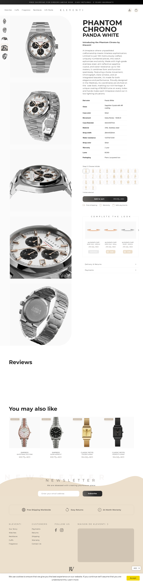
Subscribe (92, 494)
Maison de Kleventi (92, 524)
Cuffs (17, 10)
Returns (35, 533)
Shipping (36, 536)
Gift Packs (48, 10)
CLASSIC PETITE (87, 453)
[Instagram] (61, 530)
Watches (8, 10)
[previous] (5, 435)
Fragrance (26, 10)
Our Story (13, 529)
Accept (133, 578)
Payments (89, 270)
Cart (136, 10)
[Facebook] (56, 530)
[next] (137, 435)
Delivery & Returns (93, 264)
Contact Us (36, 544)
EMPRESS (25, 453)
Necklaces (37, 10)
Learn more (72, 580)
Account (129, 10)
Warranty (36, 540)
